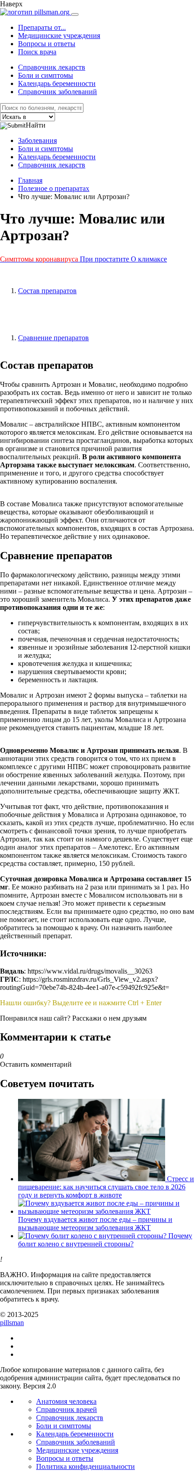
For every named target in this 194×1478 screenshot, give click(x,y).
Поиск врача (37, 52)
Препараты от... (42, 27)
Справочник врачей (66, 1409)
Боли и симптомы (45, 75)
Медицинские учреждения (59, 35)
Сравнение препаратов (53, 338)
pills (12, 1322)
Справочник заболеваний (57, 91)
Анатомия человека (66, 1401)
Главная (30, 180)
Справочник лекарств (51, 67)
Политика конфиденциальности (85, 1466)
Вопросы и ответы (46, 44)
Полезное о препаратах (53, 188)
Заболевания (37, 140)
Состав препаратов (47, 291)
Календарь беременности (57, 83)
